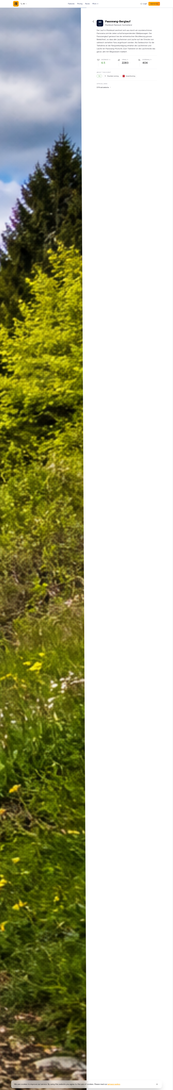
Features (71, 4)
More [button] (94, 4)
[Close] (157, 1084)
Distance (104, 59)
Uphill (124, 59)
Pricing (79, 4)
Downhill (146, 59)
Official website (103, 87)
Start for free (154, 4)
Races (87, 4)
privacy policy (114, 1084)
